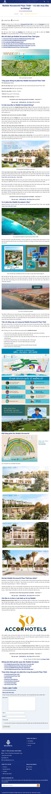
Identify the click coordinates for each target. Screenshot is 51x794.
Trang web (5, 719)
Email (4, 716)
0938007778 (5, 757)
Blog (22, 13)
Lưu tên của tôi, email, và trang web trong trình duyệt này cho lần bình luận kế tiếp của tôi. (26, 723)
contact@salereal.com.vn (8, 760)
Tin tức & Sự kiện (31, 743)
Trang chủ (16, 13)
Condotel (5, 771)
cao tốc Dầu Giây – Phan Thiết (14, 177)
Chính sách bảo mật (27, 792)
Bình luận (5, 697)
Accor (9, 190)
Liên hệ (29, 745)
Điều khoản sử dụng (36, 792)
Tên (4, 712)
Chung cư (5, 767)
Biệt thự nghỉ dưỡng (7, 773)
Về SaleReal (30, 741)
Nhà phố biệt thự (6, 769)
